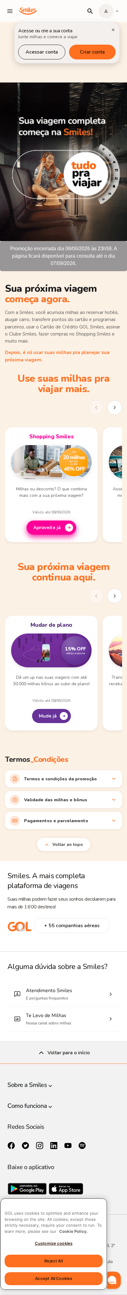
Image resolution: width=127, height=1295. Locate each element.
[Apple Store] (66, 1190)
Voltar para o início (68, 1052)
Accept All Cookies (53, 1278)
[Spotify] (82, 1146)
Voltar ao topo (67, 844)
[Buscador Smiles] (90, 11)
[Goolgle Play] (27, 1190)
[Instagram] (40, 1146)
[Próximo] (114, 407)
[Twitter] (26, 1146)
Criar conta (92, 52)
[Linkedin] (54, 1146)
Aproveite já (47, 528)
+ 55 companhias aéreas (72, 925)
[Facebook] (12, 1146)
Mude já (48, 716)
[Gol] (19, 930)
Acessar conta (42, 52)
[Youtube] (68, 1146)
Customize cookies (53, 1243)
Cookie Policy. (73, 1231)
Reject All (53, 1260)
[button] (112, 1280)
